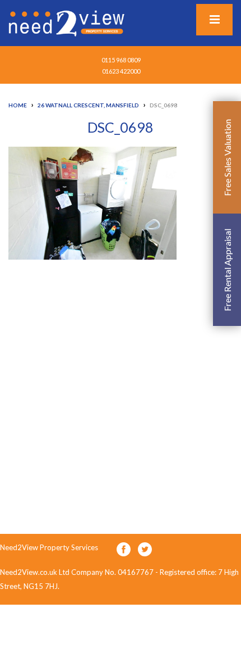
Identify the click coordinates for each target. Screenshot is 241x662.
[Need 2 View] (67, 22)
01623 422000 (121, 71)
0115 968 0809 (121, 60)
